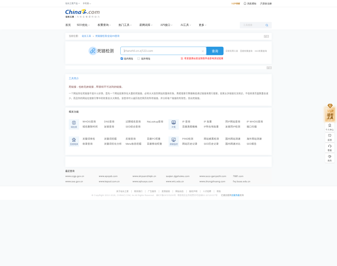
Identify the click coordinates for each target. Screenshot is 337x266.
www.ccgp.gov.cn (74, 176)
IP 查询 (186, 121)
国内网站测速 (232, 138)
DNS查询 (109, 121)
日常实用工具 (232, 51)
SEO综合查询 (133, 126)
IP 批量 (208, 121)
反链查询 (131, 138)
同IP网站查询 (232, 121)
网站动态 (179, 191)
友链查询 (109, 126)
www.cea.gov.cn (74, 181)
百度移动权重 (154, 143)
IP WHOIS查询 (255, 121)
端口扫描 (252, 126)
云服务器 (235, 195)
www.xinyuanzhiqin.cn (144, 176)
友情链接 (166, 191)
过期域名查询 (133, 121)
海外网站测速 (254, 138)
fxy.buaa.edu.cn (241, 181)
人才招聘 (207, 191)
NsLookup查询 (155, 121)
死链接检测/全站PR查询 (107, 36)
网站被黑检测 (211, 138)
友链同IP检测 (232, 126)
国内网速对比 (232, 143)
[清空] (203, 51)
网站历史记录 (189, 143)
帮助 (219, 191)
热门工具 (124, 25)
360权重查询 (260, 51)
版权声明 (193, 191)
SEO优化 (82, 25)
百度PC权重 (153, 138)
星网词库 (144, 25)
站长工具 (86, 36)
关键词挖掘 (110, 138)
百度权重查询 (246, 51)
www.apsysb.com (108, 176)
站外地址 (145, 58)
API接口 (165, 25)
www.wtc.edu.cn (175, 181)
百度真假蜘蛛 (189, 126)
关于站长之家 (122, 191)
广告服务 (152, 191)
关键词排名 (89, 138)
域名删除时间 (90, 126)
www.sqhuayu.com (143, 181)
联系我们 (138, 191)
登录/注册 (267, 3)
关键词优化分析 (113, 143)
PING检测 (187, 138)
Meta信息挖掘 (133, 143)
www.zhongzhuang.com (212, 181)
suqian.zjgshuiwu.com (177, 176)
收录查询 (88, 143)
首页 (68, 25)
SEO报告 (252, 143)
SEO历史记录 (211, 143)
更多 (201, 25)
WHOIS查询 (89, 121)
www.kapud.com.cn (109, 181)
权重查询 (103, 25)
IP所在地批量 (211, 126)
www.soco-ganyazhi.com (212, 176)
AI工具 (184, 25)
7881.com (238, 176)
